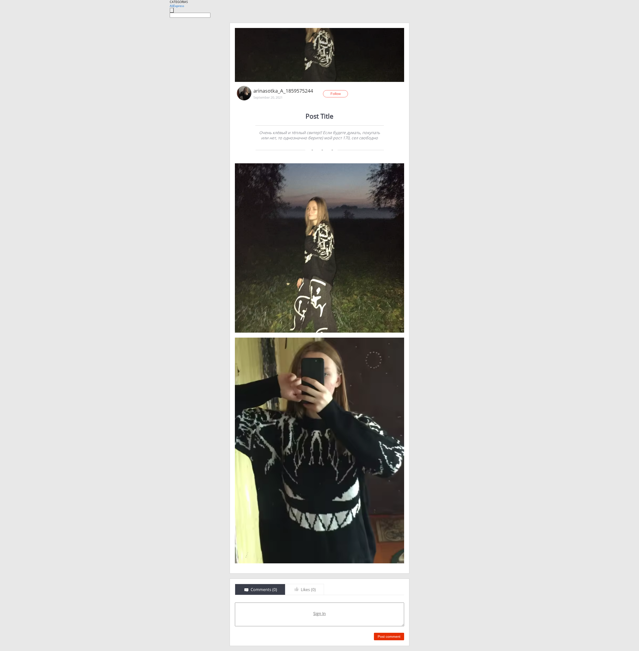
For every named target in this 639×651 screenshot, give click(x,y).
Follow (335, 94)
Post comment (389, 637)
